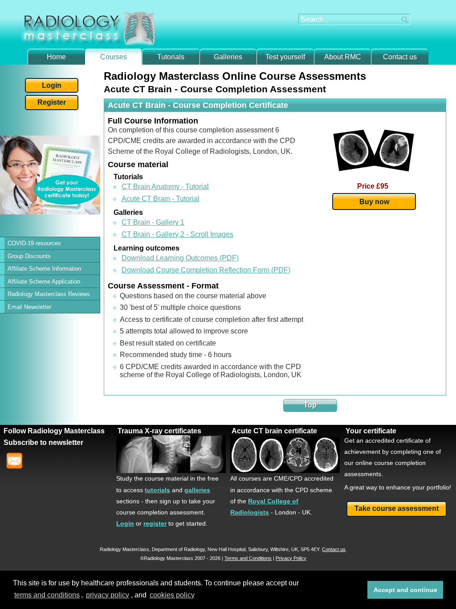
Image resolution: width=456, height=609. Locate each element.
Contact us (400, 57)
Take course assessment (396, 508)
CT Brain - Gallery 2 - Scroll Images (177, 234)
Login (51, 85)
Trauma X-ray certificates (159, 431)
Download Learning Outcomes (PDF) (180, 258)
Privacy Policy (291, 558)
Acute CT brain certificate (274, 431)
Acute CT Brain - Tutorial (161, 198)
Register (51, 102)
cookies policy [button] (172, 595)
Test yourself (285, 57)
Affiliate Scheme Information (44, 268)
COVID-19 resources (34, 243)
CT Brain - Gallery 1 (153, 222)
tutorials (157, 490)
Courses (113, 57)
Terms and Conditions (248, 558)
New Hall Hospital (226, 549)
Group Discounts (29, 256)
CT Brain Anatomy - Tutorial (165, 186)
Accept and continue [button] (405, 589)
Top (310, 405)
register (155, 523)
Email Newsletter (29, 307)
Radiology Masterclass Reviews (49, 294)
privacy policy (107, 595)
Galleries (228, 57)
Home (56, 57)
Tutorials (170, 57)
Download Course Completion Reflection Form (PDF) (206, 270)
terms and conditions (47, 595)
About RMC (342, 57)
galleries (197, 490)
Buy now (374, 201)
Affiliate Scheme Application (44, 281)
